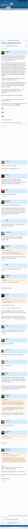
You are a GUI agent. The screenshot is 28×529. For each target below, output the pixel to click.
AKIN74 (7, 189)
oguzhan (7, 420)
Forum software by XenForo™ (5, 527)
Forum (8, 7)
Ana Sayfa (3, 7)
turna (7, 360)
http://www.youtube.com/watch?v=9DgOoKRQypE (11, 122)
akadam (7, 373)
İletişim (23, 525)
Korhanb (7, 161)
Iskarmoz (7, 174)
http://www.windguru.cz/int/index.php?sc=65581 (11, 308)
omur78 (7, 350)
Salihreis (7, 448)
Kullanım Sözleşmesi (24, 527)
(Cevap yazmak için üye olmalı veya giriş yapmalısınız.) (18, 515)
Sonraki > (5, 48)
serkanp (7, 325)
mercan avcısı (8, 232)
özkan (7, 339)
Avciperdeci (8, 51)
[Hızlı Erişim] (26, 40)
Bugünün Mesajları (4, 9)
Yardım (26, 525)
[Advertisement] (14, 25)
